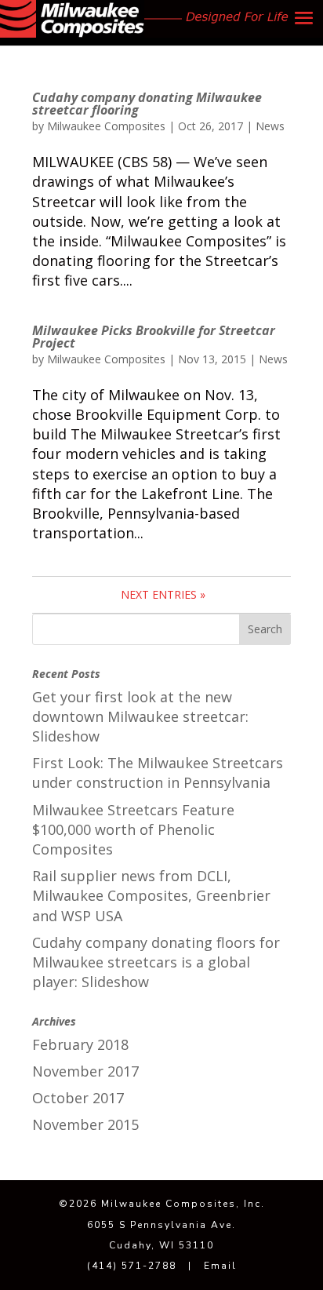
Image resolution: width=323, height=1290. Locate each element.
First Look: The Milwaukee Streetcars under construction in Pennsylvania (157, 772)
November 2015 (85, 1124)
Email (220, 1265)
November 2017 (85, 1071)
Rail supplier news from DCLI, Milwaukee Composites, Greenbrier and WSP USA (151, 895)
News (270, 125)
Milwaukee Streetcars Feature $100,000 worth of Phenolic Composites (133, 829)
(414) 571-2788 (131, 1265)
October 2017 (78, 1097)
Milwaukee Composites (106, 125)
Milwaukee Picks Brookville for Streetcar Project (153, 337)
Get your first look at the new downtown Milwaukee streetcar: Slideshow (140, 716)
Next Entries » (163, 594)
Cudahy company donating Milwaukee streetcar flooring (147, 103)
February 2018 (80, 1044)
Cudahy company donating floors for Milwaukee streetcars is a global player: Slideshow (156, 962)
